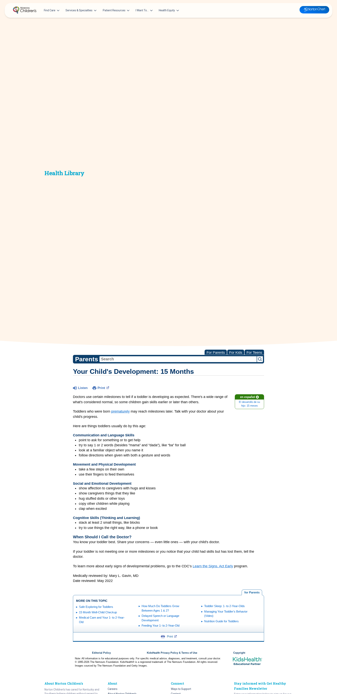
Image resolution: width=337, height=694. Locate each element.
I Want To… (142, 10)
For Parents (216, 353)
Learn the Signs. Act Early (213, 566)
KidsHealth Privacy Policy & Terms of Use (172, 653)
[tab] (252, 592)
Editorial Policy (101, 653)
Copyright (239, 653)
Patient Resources (114, 10)
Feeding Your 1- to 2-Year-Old (160, 625)
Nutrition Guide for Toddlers (221, 621)
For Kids (235, 353)
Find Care (49, 10)
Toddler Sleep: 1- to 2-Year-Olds (224, 606)
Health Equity (167, 10)
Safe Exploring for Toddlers (96, 606)
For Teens (254, 353)
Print (101, 388)
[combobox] (178, 359)
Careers (112, 688)
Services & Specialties (79, 10)
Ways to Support (181, 688)
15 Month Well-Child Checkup (98, 612)
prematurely (120, 411)
